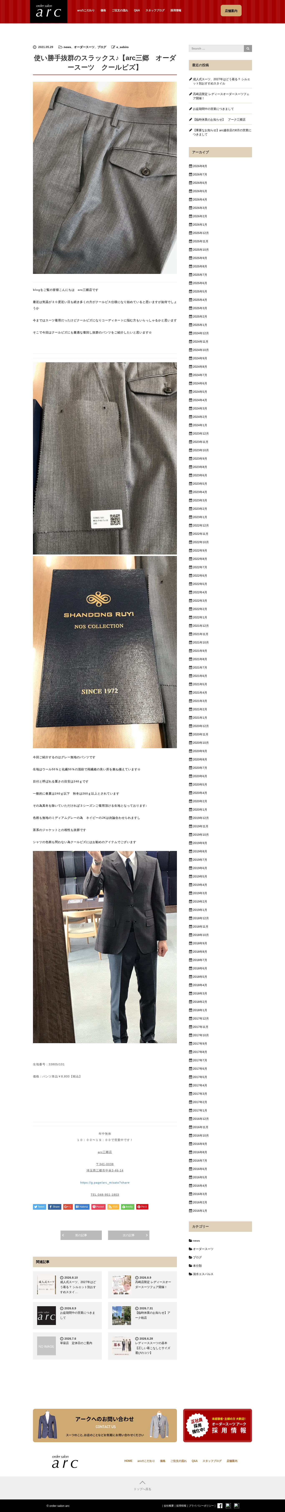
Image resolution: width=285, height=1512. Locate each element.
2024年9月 (200, 358)
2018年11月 (200, 926)
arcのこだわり (86, 10)
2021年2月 (200, 709)
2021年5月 (200, 684)
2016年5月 (200, 1177)
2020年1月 (200, 809)
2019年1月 (200, 910)
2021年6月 (200, 676)
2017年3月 (200, 1093)
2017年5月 (200, 1077)
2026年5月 (200, 191)
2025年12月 (201, 233)
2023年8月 (200, 467)
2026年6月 (200, 182)
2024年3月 (200, 408)
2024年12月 (201, 333)
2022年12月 (201, 525)
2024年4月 (200, 400)
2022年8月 (200, 559)
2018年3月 (200, 993)
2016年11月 (200, 1127)
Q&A (137, 10)
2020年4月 (200, 793)
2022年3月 (200, 600)
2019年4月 (200, 884)
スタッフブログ (155, 10)
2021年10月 (201, 642)
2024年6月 (200, 383)
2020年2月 (200, 801)
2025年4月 (200, 299)
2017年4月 (200, 1085)
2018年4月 (200, 985)
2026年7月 (200, 174)
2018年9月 (200, 943)
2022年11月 (200, 533)
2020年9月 (200, 751)
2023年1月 (200, 517)
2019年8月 (200, 851)
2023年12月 (201, 433)
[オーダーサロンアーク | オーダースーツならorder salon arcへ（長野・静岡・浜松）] (48, 11)
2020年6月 (200, 776)
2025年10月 (201, 249)
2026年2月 (200, 216)
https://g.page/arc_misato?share (105, 1182)
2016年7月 (200, 1160)
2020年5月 (200, 784)
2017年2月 (200, 1102)
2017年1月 (200, 1110)
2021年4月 (200, 692)
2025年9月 (200, 258)
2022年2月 (200, 609)
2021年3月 (200, 701)
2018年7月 (200, 960)
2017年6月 (200, 1068)
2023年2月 (200, 508)
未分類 (197, 1265)
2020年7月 (200, 767)
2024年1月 (200, 425)
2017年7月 (200, 1060)
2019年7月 (200, 859)
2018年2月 (200, 1001)
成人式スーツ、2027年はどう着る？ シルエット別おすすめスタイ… (78, 1287)
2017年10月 (201, 1035)
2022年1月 (200, 617)
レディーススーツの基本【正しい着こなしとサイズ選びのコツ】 (152, 1348)
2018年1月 (200, 1010)
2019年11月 (200, 826)
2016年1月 (200, 1210)
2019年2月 (200, 901)
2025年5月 (200, 291)
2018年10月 (201, 935)
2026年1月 (200, 224)
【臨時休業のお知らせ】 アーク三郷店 (219, 119)
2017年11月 (200, 1027)
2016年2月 (200, 1202)
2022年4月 (200, 592)
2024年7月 (200, 375)
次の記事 (129, 1235)
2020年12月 (201, 726)
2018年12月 (201, 918)
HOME (128, 1460)
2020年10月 (201, 742)
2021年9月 (200, 650)
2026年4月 (200, 199)
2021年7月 (200, 667)
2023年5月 (200, 483)
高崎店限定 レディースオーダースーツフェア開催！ (221, 96)
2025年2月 (200, 316)
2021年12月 (201, 625)
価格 (103, 10)
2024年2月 (200, 416)
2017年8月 (200, 1052)
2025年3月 (200, 308)
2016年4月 (200, 1185)
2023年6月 (200, 475)
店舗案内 (232, 1460)
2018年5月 (200, 976)
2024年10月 (201, 350)
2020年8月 (200, 759)
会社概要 (169, 1505)
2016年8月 (200, 1152)
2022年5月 (200, 584)
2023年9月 (200, 458)
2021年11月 (200, 634)
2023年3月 (200, 500)
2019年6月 (200, 868)
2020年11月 (200, 734)
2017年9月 (200, 1043)
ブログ (101, 47)
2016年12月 (201, 1118)
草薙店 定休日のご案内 (76, 1343)
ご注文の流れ (120, 10)
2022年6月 (200, 575)
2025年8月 (200, 266)
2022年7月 (200, 567)
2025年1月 (200, 325)
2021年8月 (200, 659)
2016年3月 (200, 1194)
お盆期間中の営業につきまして (213, 109)
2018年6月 (200, 968)
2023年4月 (200, 492)
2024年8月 (200, 366)
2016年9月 (200, 1144)
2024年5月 (200, 391)
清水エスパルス (203, 1274)
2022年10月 (201, 542)
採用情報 (175, 10)
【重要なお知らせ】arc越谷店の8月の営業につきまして (222, 132)
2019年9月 (200, 843)
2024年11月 (200, 341)
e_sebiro (122, 47)
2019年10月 (201, 834)
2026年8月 (200, 166)
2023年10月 (201, 450)
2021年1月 (200, 717)
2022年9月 (200, 550)
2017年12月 (201, 1018)
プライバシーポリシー (201, 1505)
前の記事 (81, 1235)
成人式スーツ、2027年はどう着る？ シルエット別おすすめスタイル (221, 81)
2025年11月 (200, 241)
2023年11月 (200, 442)
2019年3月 (200, 893)
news (67, 47)
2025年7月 (200, 274)
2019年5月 (200, 876)
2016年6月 (200, 1169)
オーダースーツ (84, 47)
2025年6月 (200, 283)
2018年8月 (200, 951)
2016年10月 (201, 1135)
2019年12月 (201, 818)
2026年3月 (200, 208)
